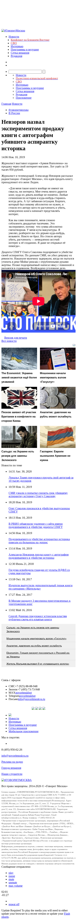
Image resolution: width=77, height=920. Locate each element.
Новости (14, 36)
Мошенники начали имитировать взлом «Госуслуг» (36, 638)
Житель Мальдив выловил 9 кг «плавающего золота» (37, 663)
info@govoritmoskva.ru (31, 699)
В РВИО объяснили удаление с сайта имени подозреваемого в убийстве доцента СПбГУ (36, 525)
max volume (16, 885)
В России (14, 113)
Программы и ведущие (25, 49)
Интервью (17, 46)
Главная (6, 103)
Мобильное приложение (23, 731)
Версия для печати (15, 337)
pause (12, 876)
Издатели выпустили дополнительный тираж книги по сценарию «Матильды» (41, 587)
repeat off (14, 904)
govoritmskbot (23, 692)
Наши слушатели (11, 773)
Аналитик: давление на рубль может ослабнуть (34, 645)
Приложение (24, 97)
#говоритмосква (18, 109)
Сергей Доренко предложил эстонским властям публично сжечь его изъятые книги (38, 618)
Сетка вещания (20, 52)
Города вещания (11, 767)
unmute (13, 882)
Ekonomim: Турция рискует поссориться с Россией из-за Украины (38, 654)
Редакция (16, 55)
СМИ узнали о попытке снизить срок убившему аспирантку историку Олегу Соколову (38, 494)
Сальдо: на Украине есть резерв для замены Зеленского (32, 629)
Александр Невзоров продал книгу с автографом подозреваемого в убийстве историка (39, 556)
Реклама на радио (12, 761)
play (11, 872)
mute (11, 879)
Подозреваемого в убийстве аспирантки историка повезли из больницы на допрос (39, 541)
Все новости (9, 340)
